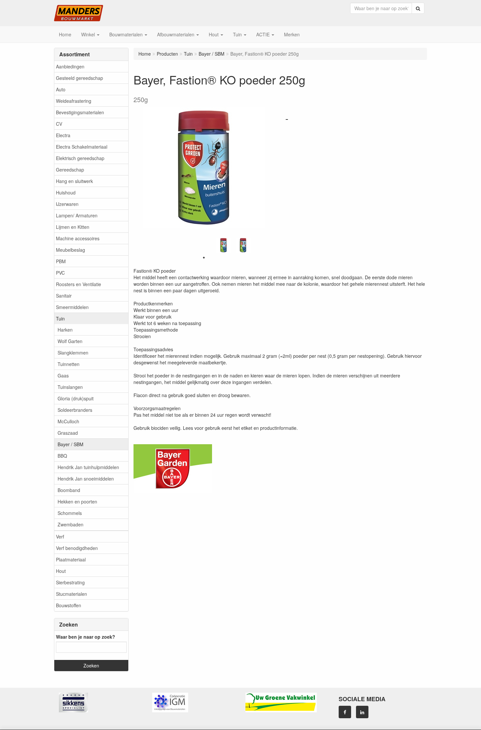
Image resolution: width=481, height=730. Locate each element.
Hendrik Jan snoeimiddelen (86, 478)
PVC (60, 272)
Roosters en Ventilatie (78, 284)
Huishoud (66, 192)
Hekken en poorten (77, 501)
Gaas (63, 375)
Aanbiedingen (70, 66)
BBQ (62, 455)
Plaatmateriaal (71, 559)
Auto (60, 89)
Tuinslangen (70, 387)
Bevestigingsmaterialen (80, 112)
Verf (60, 536)
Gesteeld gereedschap (79, 78)
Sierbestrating (70, 582)
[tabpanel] (223, 245)
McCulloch (68, 421)
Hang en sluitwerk (74, 181)
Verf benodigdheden (77, 548)
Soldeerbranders (75, 410)
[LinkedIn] (362, 712)
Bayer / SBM (70, 444)
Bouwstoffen (68, 605)
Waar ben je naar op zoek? (85, 636)
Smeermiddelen (72, 307)
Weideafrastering (73, 101)
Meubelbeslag (70, 249)
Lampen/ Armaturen (77, 215)
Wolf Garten (70, 341)
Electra (63, 135)
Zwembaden (70, 524)
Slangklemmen (73, 352)
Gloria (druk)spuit (76, 398)
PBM (61, 261)
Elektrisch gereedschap (80, 158)
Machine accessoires (77, 238)
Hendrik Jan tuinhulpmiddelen (88, 467)
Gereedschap (70, 169)
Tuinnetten (69, 364)
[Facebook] (345, 712)
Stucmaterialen (71, 594)
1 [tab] (204, 257)
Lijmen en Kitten (72, 227)
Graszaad (68, 432)
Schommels (70, 513)
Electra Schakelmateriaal (81, 146)
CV (59, 123)
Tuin (60, 318)
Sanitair (64, 295)
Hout (61, 571)
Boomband (69, 490)
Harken (65, 329)
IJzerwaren (67, 204)
